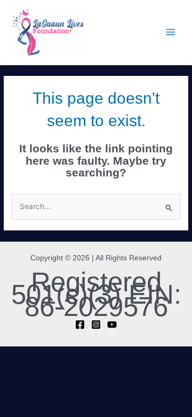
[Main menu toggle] (171, 32)
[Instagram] (96, 324)
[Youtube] (112, 324)
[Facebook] (80, 324)
